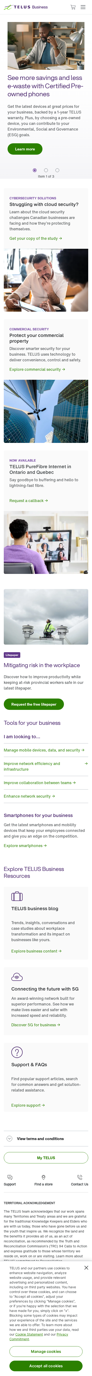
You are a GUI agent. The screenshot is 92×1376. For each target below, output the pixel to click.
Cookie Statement (29, 1334)
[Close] (86, 1267)
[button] (83, 7)
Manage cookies (46, 1351)
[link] (25, 149)
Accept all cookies (46, 1365)
